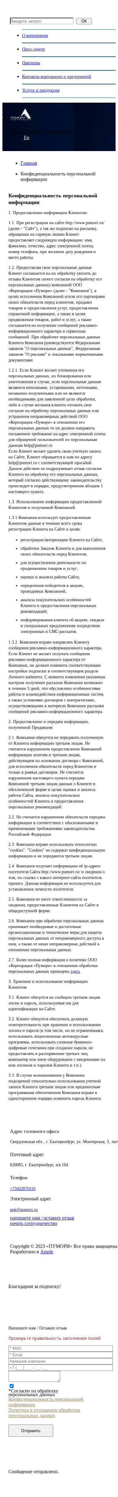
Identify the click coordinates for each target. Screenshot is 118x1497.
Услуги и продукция (40, 90)
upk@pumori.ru (24, 1209)
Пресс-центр (33, 49)
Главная (29, 163)
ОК (84, 21)
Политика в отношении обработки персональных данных (44, 1412)
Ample (46, 1251)
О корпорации (35, 35)
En (26, 137)
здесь (75, 971)
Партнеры (31, 63)
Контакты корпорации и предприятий (56, 76)
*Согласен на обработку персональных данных (33, 1392)
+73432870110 (22, 1188)
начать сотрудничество (33, 1223)
